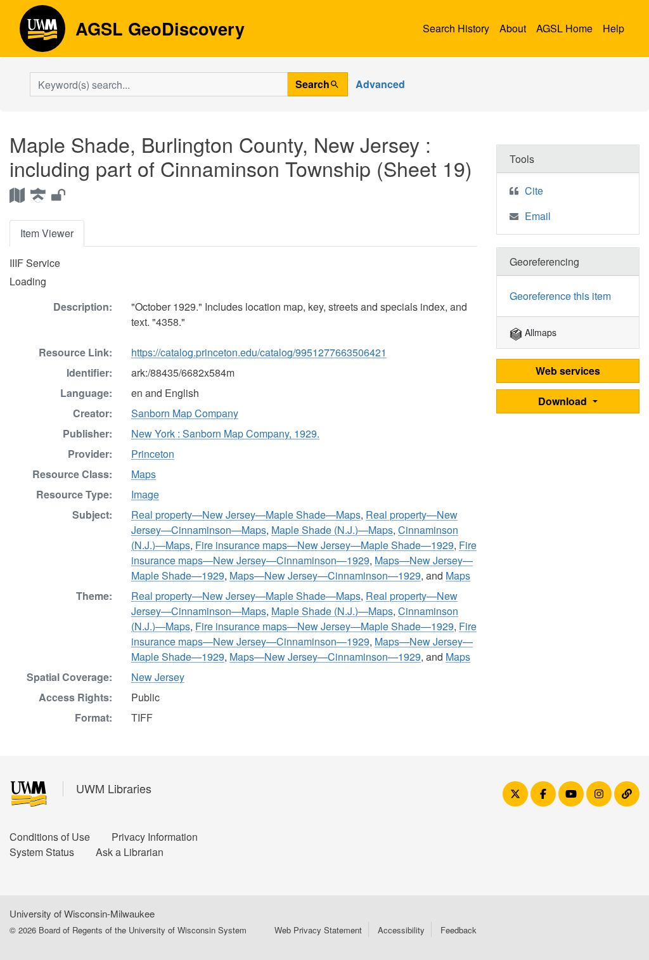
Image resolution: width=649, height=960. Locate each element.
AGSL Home (564, 28)
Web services (568, 370)
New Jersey (157, 677)
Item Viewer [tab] (47, 233)
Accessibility (401, 930)
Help (613, 28)
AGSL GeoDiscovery (42, 33)
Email (538, 216)
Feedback (458, 930)
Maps (143, 474)
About (512, 28)
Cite (534, 190)
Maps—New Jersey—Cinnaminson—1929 (325, 575)
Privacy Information (155, 836)
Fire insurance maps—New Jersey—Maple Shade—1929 (324, 545)
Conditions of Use (50, 836)
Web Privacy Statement (318, 930)
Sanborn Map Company (184, 413)
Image (145, 494)
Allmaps (539, 332)
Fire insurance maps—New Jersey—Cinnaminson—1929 (304, 553)
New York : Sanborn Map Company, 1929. (225, 433)
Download (563, 401)
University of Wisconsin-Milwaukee (82, 913)
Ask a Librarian (130, 852)
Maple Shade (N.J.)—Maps (332, 529)
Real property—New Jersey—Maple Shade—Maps (246, 514)
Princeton (152, 453)
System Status (42, 852)
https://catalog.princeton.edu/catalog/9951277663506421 (259, 352)
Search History (456, 28)
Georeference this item (560, 296)
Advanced (380, 84)
